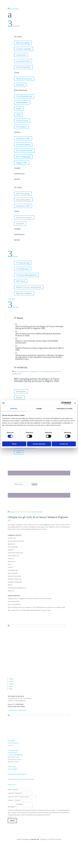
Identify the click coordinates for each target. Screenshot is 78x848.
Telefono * (11, 800)
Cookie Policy (22, 710)
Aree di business (23, 67)
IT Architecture (22, 269)
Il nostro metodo (23, 49)
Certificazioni (19, 173)
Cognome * (11, 793)
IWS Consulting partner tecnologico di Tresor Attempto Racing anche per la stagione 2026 (36, 379)
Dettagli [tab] (39, 408)
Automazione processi (15, 541)
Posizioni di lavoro (13, 579)
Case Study (11, 547)
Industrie (20, 85)
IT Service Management (26, 275)
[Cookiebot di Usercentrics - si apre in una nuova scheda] (62, 403)
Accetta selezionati (39, 444)
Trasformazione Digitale (15, 588)
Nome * (10, 789)
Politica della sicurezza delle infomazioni (21, 779)
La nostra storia (23, 61)
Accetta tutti (64, 444)
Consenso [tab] (13, 408)
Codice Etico (12, 784)
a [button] (10, 14)
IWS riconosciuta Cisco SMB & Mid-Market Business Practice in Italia (29, 610)
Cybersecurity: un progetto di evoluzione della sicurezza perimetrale (29, 598)
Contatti (17, 168)
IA (8, 564)
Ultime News (12, 767)
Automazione (22, 102)
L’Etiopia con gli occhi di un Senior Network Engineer (38, 517)
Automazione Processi (15, 759)
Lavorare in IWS (23, 138)
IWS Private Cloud (13, 757)
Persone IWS (12, 573)
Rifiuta (14, 444)
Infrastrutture (22, 120)
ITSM (18, 114)
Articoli (19, 397)
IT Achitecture (12, 752)
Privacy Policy (12, 710)
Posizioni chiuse (13, 576)
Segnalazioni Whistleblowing (17, 774)
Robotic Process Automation (28, 287)
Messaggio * (12, 807)
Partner (17, 179)
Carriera (10, 745)
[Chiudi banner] (75, 403)
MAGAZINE (21, 391)
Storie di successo (24, 78)
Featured (11, 561)
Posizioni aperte (23, 144)
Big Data (10, 544)
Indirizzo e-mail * (13, 797)
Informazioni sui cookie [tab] (64, 408)
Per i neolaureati (23, 156)
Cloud (18, 108)
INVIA (12, 820)
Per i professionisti (24, 150)
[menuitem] (39, 14)
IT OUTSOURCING (24, 96)
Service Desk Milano (14, 604)
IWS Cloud (20, 281)
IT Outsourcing (22, 263)
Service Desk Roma (14, 601)
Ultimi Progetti (12, 769)
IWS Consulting (22, 43)
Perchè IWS (11, 741)
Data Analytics (12, 556)
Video (18, 452)
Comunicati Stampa (14, 553)
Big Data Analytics (24, 293)
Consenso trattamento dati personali (19, 810)
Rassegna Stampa (13, 582)
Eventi (10, 558)
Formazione (21, 126)
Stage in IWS (21, 162)
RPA (9, 585)
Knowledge (11, 570)
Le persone (21, 55)
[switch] (29, 436)
